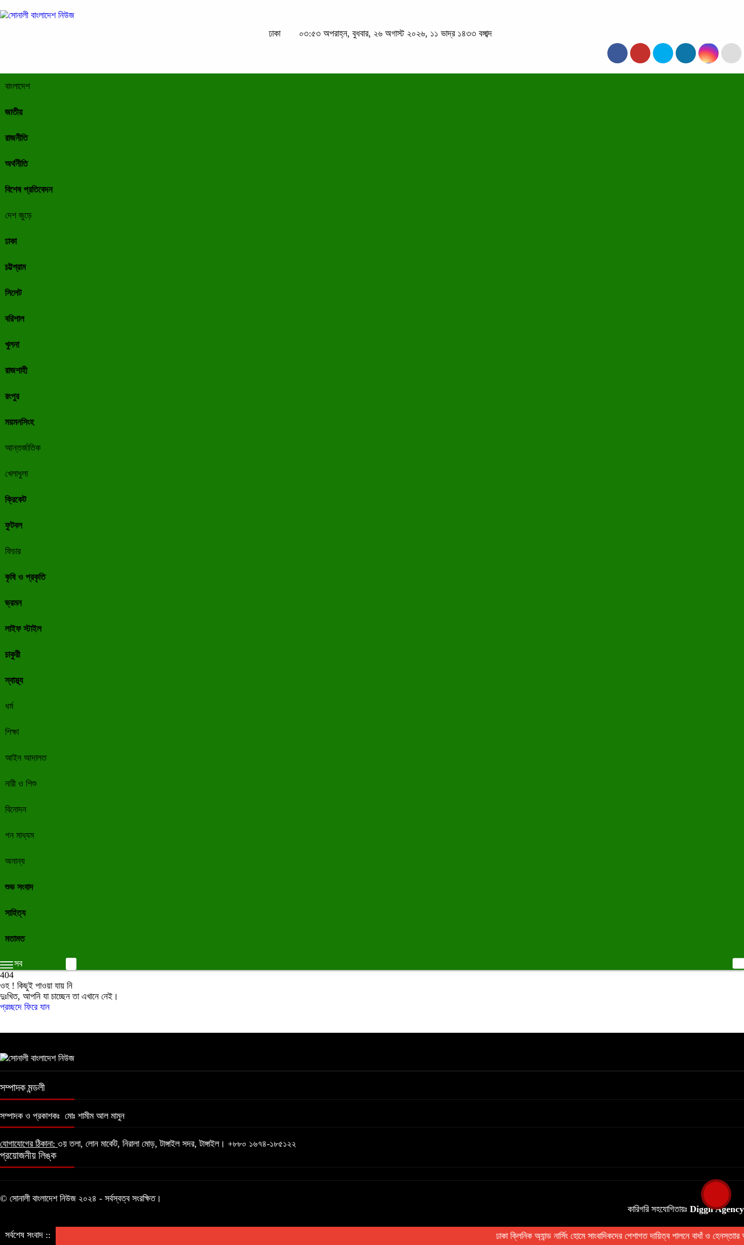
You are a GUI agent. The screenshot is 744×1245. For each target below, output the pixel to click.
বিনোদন (15, 809)
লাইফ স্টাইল (23, 629)
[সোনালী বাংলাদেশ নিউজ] (37, 15)
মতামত (15, 938)
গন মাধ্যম (19, 835)
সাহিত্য (15, 913)
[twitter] (640, 53)
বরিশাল (14, 319)
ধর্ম (9, 706)
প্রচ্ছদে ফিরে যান (25, 1007)
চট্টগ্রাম (15, 267)
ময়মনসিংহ (19, 422)
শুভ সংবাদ (19, 887)
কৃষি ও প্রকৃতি (25, 577)
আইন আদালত (26, 758)
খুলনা (12, 344)
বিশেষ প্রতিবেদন (29, 189)
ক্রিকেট (15, 499)
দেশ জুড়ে (18, 215)
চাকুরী (12, 654)
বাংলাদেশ (17, 86)
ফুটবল (13, 525)
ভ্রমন (13, 603)
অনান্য (15, 861)
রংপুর (12, 396)
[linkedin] (686, 53)
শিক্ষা (12, 732)
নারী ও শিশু (20, 784)
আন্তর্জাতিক (22, 448)
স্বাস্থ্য (14, 680)
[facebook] (617, 53)
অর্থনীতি (16, 164)
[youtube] (708, 53)
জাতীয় (14, 112)
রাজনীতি (16, 138)
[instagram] (663, 53)
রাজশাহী (16, 370)
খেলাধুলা (16, 474)
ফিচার (13, 551)
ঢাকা (11, 241)
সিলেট (13, 293)
